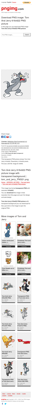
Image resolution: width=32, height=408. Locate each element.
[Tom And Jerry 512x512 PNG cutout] (24, 313)
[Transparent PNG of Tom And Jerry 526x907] (8, 369)
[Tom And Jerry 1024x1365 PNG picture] (24, 369)
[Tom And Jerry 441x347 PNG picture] (8, 314)
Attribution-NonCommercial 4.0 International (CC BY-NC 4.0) (14, 142)
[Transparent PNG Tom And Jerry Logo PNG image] (24, 341)
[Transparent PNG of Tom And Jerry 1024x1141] (24, 286)
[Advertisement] (16, 54)
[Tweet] (10, 137)
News (13, 393)
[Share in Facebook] (2, 137)
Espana (14, 2)
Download (8, 246)
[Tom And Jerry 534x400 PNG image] (8, 286)
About (3, 393)
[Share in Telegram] (5, 137)
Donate (18, 393)
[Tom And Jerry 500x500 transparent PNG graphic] (8, 341)
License (9, 393)
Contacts (10, 395)
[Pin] (7, 137)
